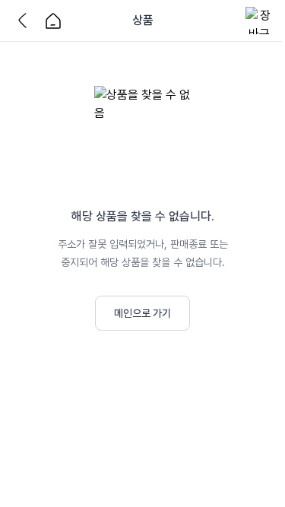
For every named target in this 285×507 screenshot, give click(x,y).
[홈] (53, 20)
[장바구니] (259, 20)
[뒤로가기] (26, 20)
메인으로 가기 (142, 313)
